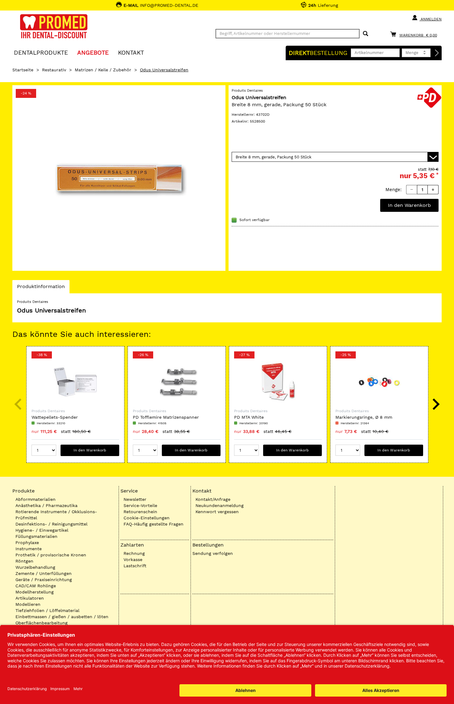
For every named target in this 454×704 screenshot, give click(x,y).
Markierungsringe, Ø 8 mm (363, 417)
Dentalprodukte (41, 52)
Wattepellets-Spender (55, 417)
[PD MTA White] (278, 382)
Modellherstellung (34, 591)
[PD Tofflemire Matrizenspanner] (176, 382)
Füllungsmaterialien (36, 536)
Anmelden (430, 19)
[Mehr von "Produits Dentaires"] (429, 96)
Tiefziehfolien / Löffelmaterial (47, 610)
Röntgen (24, 561)
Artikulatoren (29, 598)
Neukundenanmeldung (219, 505)
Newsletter (135, 499)
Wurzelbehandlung (35, 567)
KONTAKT (131, 52)
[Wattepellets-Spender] (75, 382)
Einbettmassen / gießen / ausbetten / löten (61, 616)
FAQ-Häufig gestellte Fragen (153, 524)
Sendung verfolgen (212, 553)
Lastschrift (135, 565)
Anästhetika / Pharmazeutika (46, 505)
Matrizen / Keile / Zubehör (103, 69)
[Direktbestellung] (437, 53)
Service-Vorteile (140, 505)
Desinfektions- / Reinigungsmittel (51, 524)
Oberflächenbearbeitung (41, 622)
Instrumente (28, 548)
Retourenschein (140, 511)
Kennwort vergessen (217, 511)
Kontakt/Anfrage (212, 499)
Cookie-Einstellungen (147, 517)
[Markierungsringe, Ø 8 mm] (379, 382)
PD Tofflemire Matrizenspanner (166, 417)
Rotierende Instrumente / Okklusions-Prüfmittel (56, 514)
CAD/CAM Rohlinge (35, 585)
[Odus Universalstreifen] (118, 178)
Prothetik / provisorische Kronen (50, 554)
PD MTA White (249, 417)
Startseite (22, 69)
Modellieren (27, 604)
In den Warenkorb (409, 205)
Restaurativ (54, 69)
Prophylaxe (27, 542)
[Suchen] (365, 34)
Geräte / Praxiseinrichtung (43, 579)
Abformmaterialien (35, 499)
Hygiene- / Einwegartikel (41, 530)
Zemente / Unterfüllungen (43, 573)
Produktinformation (41, 288)
